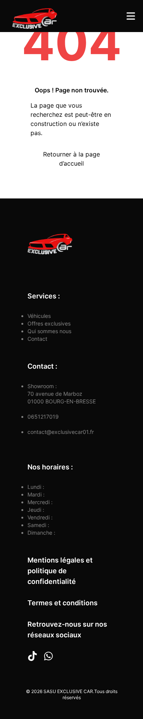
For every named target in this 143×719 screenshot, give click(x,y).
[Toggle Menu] (131, 16)
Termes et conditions (62, 603)
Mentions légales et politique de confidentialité (60, 570)
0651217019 (43, 416)
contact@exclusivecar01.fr (60, 432)
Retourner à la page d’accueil (71, 158)
